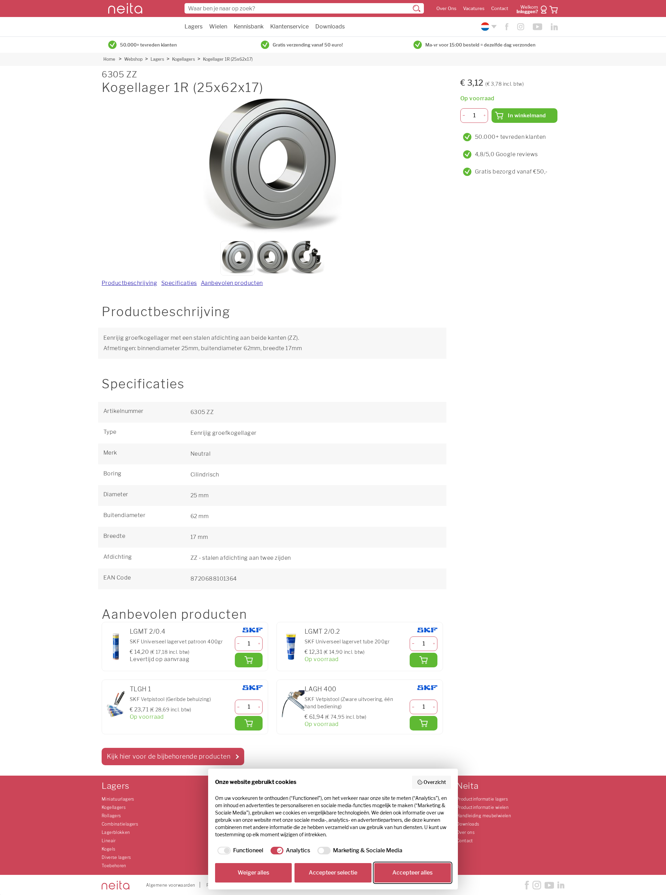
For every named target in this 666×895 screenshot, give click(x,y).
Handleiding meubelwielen (483, 815)
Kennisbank (249, 26)
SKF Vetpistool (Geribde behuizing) (170, 699)
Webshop (133, 59)
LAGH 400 (320, 689)
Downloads (330, 26)
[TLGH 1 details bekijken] (116, 704)
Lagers (194, 26)
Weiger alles (253, 872)
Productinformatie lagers (482, 799)
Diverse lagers (116, 857)
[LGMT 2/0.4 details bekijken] (116, 646)
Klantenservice (289, 26)
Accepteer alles (412, 872)
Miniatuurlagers (118, 799)
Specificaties (179, 283)
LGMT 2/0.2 (322, 631)
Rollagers (111, 815)
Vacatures (474, 8)
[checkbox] (239, 850)
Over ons (465, 832)
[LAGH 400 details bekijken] (291, 704)
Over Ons (446, 8)
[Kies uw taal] (488, 26)
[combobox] (304, 8)
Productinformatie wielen (482, 807)
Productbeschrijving (129, 283)
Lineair (109, 840)
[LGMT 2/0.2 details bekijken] (291, 646)
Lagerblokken (116, 832)
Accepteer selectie (333, 872)
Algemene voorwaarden (170, 885)
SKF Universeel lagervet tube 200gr (347, 641)
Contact (499, 8)
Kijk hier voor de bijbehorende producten (168, 756)
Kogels (108, 849)
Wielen (218, 26)
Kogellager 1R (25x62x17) (228, 59)
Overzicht (435, 782)
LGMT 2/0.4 (147, 631)
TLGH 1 (140, 689)
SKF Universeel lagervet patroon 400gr (176, 641)
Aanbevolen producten (232, 283)
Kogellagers (183, 59)
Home (109, 59)
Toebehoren (114, 865)
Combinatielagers (120, 824)
